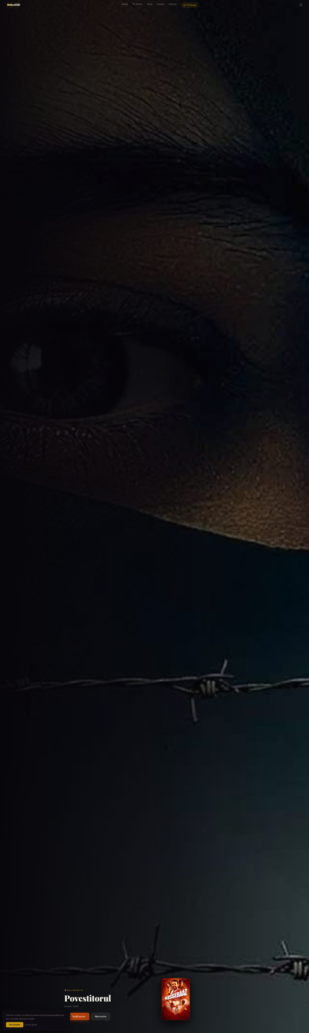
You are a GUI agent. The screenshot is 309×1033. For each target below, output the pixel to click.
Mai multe (100, 1016)
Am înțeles (14, 1024)
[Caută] (301, 5)
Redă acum (78, 1016)
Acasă (124, 4)
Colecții (173, 4)
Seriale (160, 4)
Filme (150, 4)
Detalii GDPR (31, 1025)
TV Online (137, 4)
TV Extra (191, 5)
